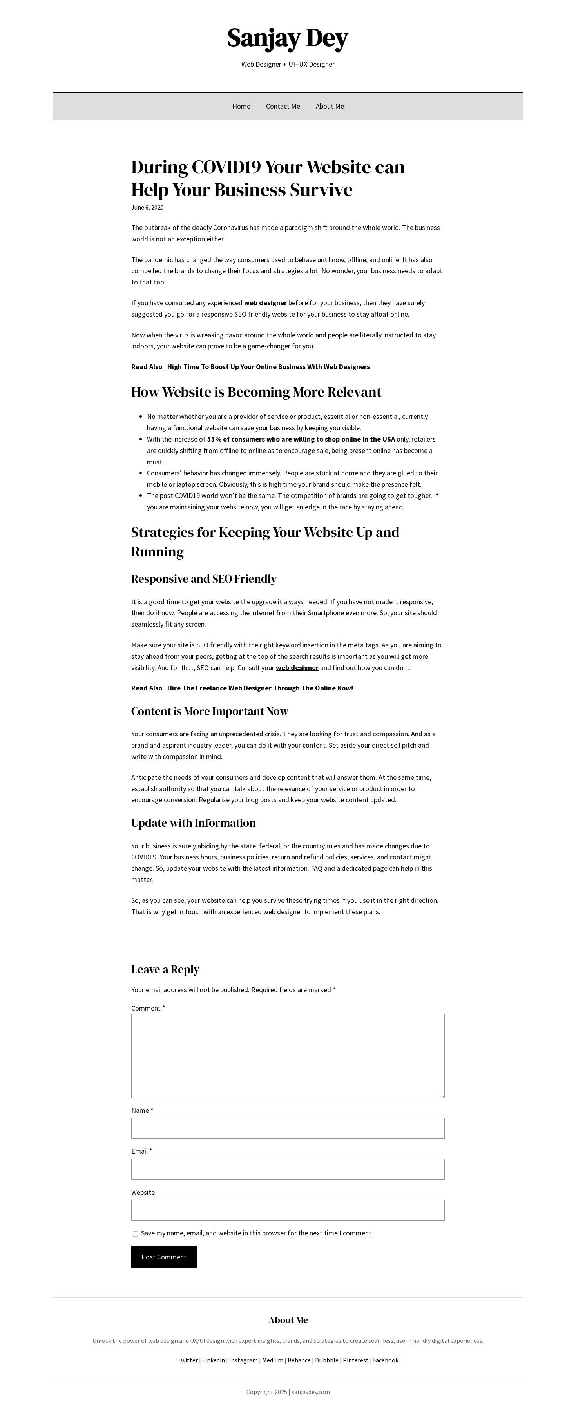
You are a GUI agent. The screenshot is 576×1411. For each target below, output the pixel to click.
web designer (265, 302)
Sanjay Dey (288, 37)
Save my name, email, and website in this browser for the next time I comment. (257, 1232)
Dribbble (327, 1360)
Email (141, 1151)
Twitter (188, 1360)
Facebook (385, 1360)
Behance (299, 1360)
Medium (272, 1360)
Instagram (243, 1360)
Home (241, 105)
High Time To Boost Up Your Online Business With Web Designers (268, 366)
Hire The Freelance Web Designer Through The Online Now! (260, 687)
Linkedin (213, 1360)
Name (142, 1110)
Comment (148, 1008)
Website (143, 1192)
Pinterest (356, 1360)
